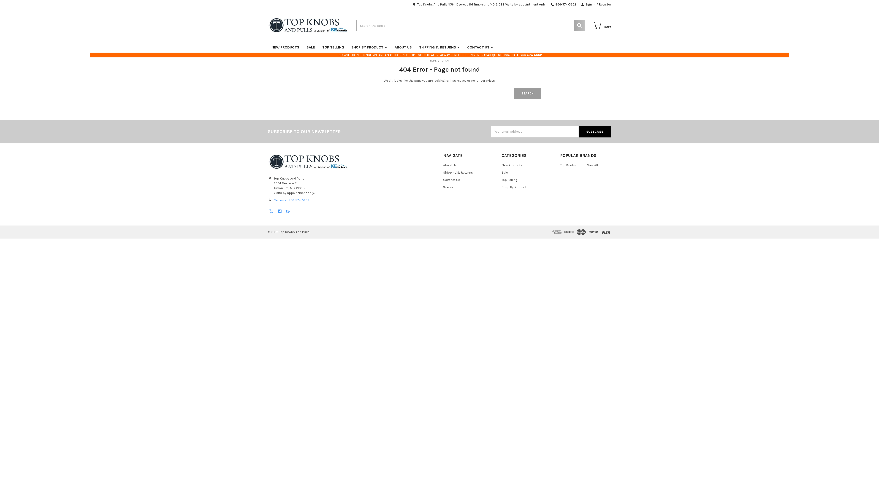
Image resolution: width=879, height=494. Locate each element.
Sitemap (449, 187)
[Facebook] (279, 211)
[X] (271, 211)
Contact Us (478, 47)
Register (605, 4)
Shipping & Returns (437, 47)
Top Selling (333, 47)
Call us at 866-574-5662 (291, 200)
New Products (285, 47)
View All (592, 165)
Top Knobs (568, 165)
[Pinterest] (287, 211)
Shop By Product (367, 47)
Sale (311, 47)
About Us (403, 47)
